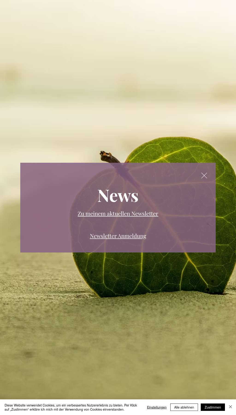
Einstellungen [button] (157, 407)
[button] (204, 175)
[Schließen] (230, 407)
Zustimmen (213, 407)
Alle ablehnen (184, 407)
